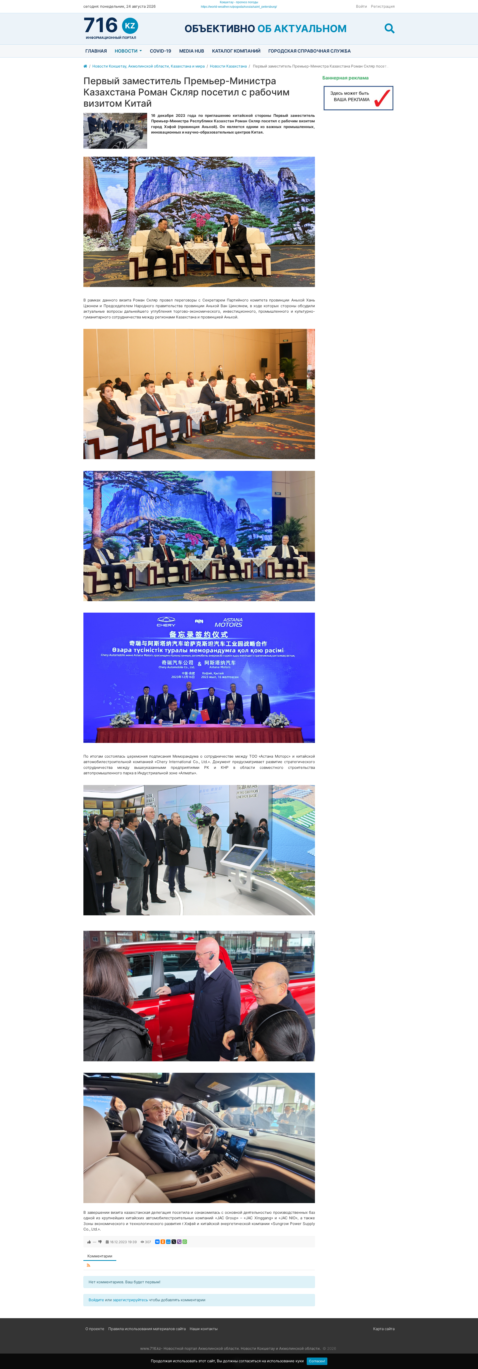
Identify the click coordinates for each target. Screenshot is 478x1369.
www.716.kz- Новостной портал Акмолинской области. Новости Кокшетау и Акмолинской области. (230, 1348)
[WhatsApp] (184, 1241)
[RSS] (88, 1265)
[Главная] (85, 66)
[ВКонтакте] (157, 1241)
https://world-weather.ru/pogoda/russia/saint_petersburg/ (239, 6)
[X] (174, 1241)
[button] (390, 28)
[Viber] (179, 1241)
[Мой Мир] (168, 1241)
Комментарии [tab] (99, 1256)
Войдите (96, 1299)
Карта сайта (384, 1328)
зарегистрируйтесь (130, 1299)
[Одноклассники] (163, 1241)
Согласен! (317, 1361)
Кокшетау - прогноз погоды (239, 2)
